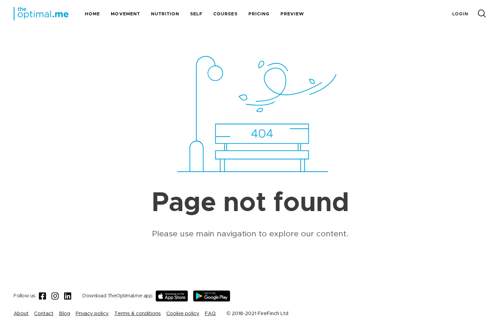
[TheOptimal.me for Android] (211, 296)
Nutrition (165, 14)
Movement (125, 14)
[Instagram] (55, 296)
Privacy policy (92, 313)
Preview (292, 14)
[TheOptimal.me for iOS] (172, 296)
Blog (64, 313)
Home (92, 14)
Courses (225, 14)
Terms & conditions (137, 313)
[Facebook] (42, 296)
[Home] (41, 13)
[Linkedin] (67, 296)
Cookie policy (182, 313)
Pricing (259, 14)
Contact (44, 313)
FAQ (210, 313)
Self (196, 14)
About (21, 313)
